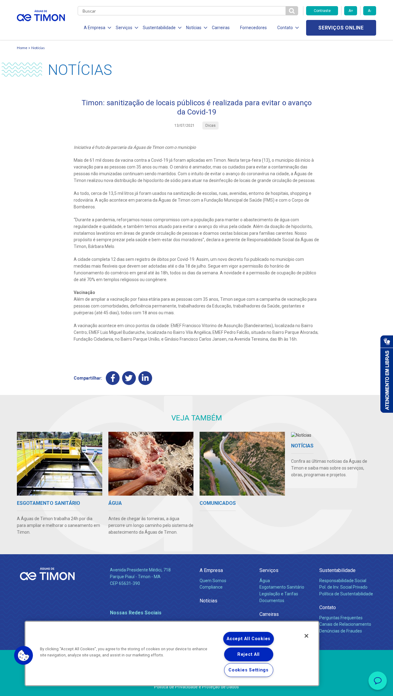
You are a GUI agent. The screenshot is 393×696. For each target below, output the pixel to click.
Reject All (248, 654)
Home (22, 47)
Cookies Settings (248, 670)
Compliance (211, 587)
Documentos (271, 600)
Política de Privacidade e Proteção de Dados (196, 686)
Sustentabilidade (337, 570)
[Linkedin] (145, 378)
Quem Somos (213, 580)
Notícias (38, 47)
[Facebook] (113, 378)
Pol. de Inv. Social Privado (343, 587)
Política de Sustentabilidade (346, 593)
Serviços (268, 570)
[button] (23, 655)
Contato (327, 607)
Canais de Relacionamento (345, 624)
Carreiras (221, 27)
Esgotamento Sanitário (281, 587)
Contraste (322, 11)
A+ (350, 11)
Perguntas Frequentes (341, 617)
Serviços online (341, 28)
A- (369, 11)
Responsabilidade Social (342, 580)
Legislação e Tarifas (278, 593)
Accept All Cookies (248, 638)
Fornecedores (253, 27)
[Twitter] (129, 378)
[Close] (306, 636)
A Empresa (211, 570)
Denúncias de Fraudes (340, 630)
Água (264, 580)
